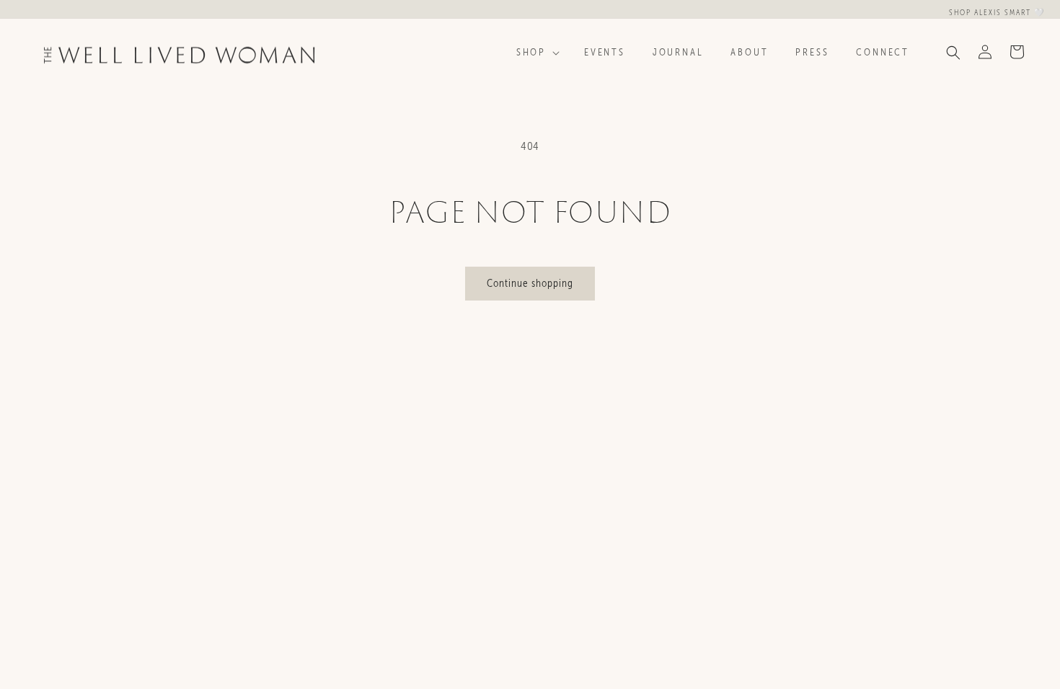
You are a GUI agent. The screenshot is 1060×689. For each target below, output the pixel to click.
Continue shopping (530, 283)
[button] (536, 52)
